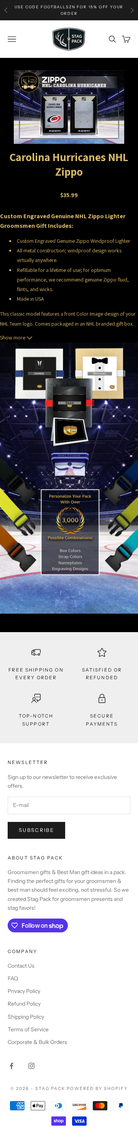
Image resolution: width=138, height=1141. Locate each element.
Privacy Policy (24, 991)
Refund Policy (24, 1003)
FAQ (13, 978)
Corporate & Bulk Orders (37, 1042)
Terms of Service (28, 1029)
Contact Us (21, 965)
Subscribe (36, 830)
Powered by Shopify (97, 1088)
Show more (13, 337)
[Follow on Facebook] (11, 1066)
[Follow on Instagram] (31, 1066)
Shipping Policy (26, 1016)
